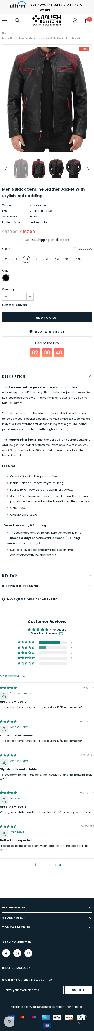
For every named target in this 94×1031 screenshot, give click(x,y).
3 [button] (49, 865)
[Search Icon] (17, 20)
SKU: (5, 211)
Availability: (9, 216)
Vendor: (7, 205)
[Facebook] (6, 953)
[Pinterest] (28, 953)
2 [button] (42, 865)
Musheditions (38, 205)
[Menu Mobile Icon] (4, 20)
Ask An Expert (46, 599)
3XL (67, 259)
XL (47, 259)
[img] (8, 688)
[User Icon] (75, 20)
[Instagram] (17, 953)
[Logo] (47, 20)
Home (6, 33)
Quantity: (8, 289)
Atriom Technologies (69, 1007)
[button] (26, 642)
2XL (57, 259)
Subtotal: (8, 305)
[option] (47, 99)
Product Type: (11, 222)
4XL (77, 259)
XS (6, 259)
